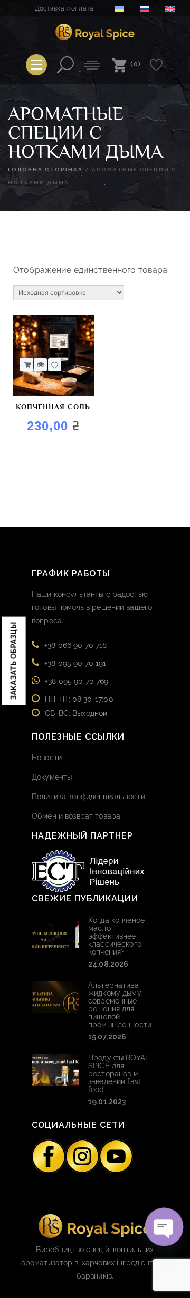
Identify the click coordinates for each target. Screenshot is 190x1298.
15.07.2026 (107, 1036)
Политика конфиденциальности (88, 796)
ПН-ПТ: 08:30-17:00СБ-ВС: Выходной (79, 706)
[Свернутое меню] (36, 64)
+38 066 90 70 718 (75, 645)
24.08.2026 (108, 964)
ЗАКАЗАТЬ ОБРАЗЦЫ (14, 661)
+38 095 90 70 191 (75, 663)
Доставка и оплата (64, 8)
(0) (135, 64)
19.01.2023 (107, 1101)
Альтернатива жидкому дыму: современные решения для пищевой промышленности (119, 1005)
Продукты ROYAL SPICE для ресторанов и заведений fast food (118, 1074)
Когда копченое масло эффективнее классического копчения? (116, 936)
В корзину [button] (26, 364)
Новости (47, 757)
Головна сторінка (45, 169)
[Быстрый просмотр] (40, 364)
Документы (52, 777)
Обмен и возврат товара (76, 816)
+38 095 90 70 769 (76, 681)
